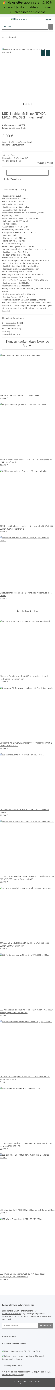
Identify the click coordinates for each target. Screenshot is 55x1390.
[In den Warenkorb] (4, 46)
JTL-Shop (32, 1384)
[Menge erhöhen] (51, 173)
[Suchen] (51, 27)
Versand (24, 142)
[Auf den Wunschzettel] (48, 53)
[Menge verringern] (4, 173)
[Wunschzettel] (41, 19)
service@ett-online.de (12, 334)
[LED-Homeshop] (19, 19)
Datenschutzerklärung (12, 1313)
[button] (39, 19)
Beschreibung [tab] (10, 189)
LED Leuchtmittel (19, 128)
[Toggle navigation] (5, 20)
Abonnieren (45, 1325)
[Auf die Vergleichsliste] (43, 53)
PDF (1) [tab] (24, 189)
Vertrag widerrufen (13, 1365)
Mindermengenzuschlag (13, 144)
